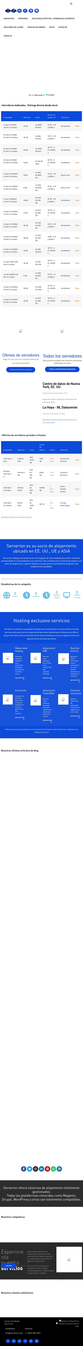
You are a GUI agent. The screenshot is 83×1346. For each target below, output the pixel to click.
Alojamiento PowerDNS (49, 692)
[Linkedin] (41, 1169)
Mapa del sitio (8, 1324)
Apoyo (51, 27)
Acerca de (62, 27)
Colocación (20, 690)
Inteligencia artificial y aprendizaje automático (53, 18)
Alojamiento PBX (49, 649)
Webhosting (9, 18)
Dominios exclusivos (75, 692)
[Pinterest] (47, 1169)
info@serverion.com (18, 4)
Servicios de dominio (36, 27)
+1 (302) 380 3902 (40, 4)
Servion (17, 1321)
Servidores (23, 18)
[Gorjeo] (29, 1169)
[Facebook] (23, 1169)
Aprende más (19, 678)
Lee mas (9, 1266)
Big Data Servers (74, 649)
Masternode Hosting (21, 649)
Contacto (8, 36)
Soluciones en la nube (13, 27)
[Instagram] (35, 1169)
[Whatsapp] (53, 1169)
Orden (77, 126)
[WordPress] (59, 1169)
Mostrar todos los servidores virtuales (17, 517)
